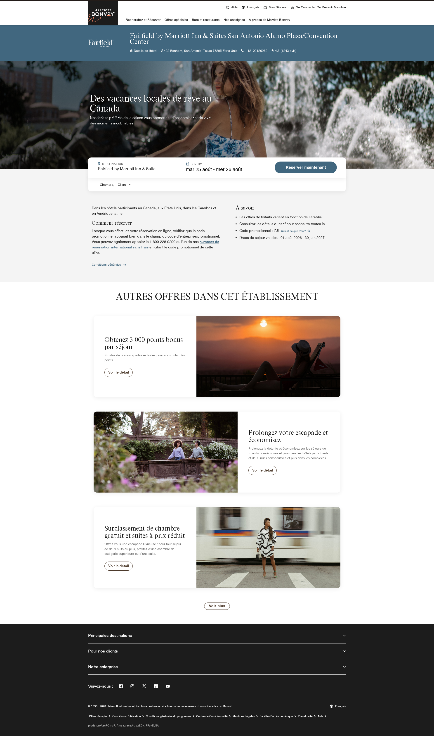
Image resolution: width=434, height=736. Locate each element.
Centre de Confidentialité (212, 716)
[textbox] (134, 170)
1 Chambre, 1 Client (111, 184)
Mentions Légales (244, 716)
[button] (250, 6)
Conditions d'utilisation (126, 716)
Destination (136, 164)
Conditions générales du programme (168, 716)
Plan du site (305, 716)
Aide (320, 716)
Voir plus (217, 606)
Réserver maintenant (306, 167)
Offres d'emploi (98, 716)
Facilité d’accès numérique (276, 716)
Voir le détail (118, 372)
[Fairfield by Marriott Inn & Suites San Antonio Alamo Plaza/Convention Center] (100, 43)
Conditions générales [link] (106, 264)
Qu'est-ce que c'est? (294, 231)
